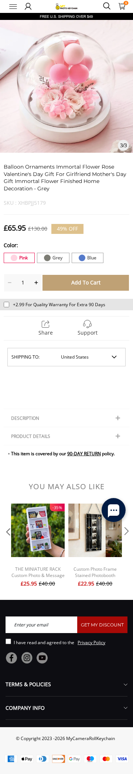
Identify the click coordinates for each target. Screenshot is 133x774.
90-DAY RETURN (84, 453)
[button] (7, 546)
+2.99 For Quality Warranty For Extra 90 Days (59, 304)
